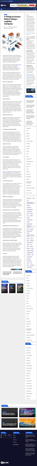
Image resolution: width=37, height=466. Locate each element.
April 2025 (28, 360)
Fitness (28, 238)
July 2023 (28, 398)
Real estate (28, 174)
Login (14, 435)
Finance (27, 151)
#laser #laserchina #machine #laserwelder (30, 203)
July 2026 (28, 350)
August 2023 (28, 396)
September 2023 (29, 393)
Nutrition (27, 171)
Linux (27, 169)
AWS (27, 278)
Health (28, 240)
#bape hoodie (29, 198)
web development (29, 267)
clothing (28, 217)
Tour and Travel (29, 340)
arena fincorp (29, 207)
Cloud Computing (29, 141)
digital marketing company (29, 226)
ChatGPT (31, 215)
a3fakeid (28, 205)
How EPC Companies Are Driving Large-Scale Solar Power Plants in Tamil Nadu (30, 449)
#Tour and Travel (7, 28)
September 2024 (29, 368)
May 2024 (28, 375)
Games (32, 238)
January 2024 (28, 383)
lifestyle (31, 246)
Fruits (27, 153)
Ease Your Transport (7, 171)
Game (27, 156)
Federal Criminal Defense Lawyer (30, 236)
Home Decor (28, 311)
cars (27, 215)
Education (28, 146)
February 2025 (29, 365)
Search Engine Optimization (29, 182)
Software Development (4, 284)
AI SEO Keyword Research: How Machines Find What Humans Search (30, 454)
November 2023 (29, 388)
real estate (28, 254)
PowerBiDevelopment (30, 252)
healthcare (32, 240)
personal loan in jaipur (30, 250)
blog (27, 213)
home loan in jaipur (30, 242)
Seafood (27, 179)
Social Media (28, 185)
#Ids (27, 200)
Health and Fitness (29, 161)
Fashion (27, 148)
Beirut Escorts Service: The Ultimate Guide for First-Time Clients (30, 101)
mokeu (32, 248)
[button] (33, 9)
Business (5, 14)
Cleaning (28, 138)
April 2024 (28, 378)
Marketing (28, 248)
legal (28, 246)
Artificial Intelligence (30, 209)
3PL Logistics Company (17, 64)
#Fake (33, 198)
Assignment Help (29, 211)
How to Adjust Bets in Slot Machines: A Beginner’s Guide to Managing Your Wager (30, 445)
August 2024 (28, 370)
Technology (28, 190)
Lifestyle (27, 166)
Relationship (28, 176)
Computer (28, 143)
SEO (32, 254)
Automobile (28, 128)
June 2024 (28, 373)
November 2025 (29, 355)
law (31, 244)
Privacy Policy (15, 444)
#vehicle (11, 28)
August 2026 (28, 347)
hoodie (28, 244)
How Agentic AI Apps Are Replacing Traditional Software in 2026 (30, 106)
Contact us (15, 439)
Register (14, 437)
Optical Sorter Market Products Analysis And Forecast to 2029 (7, 273)
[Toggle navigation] (18, 9)
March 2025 (28, 363)
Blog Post (14, 442)
